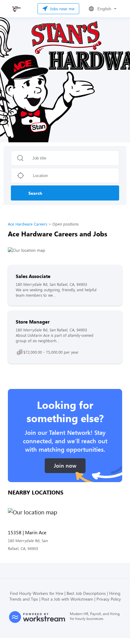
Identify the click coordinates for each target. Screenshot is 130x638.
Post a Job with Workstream (67, 599)
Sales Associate (33, 276)
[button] (102, 9)
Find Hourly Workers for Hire (36, 593)
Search (35, 193)
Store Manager (33, 321)
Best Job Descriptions (86, 593)
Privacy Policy (108, 599)
